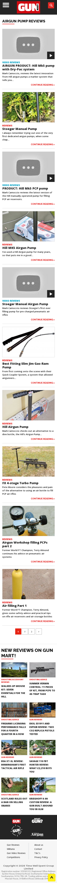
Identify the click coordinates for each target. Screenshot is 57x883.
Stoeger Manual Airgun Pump (25, 304)
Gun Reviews (35, 719)
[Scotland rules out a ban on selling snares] (14, 785)
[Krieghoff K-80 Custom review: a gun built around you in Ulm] (42, 785)
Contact (38, 849)
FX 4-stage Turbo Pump (20, 483)
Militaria (11, 849)
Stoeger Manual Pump (19, 129)
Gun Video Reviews (16, 853)
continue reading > (43, 85)
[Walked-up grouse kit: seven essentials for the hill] (14, 669)
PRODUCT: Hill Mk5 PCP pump (25, 188)
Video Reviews (11, 62)
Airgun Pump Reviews (23, 21)
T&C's (37, 853)
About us (38, 844)
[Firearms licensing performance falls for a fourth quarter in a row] (14, 710)
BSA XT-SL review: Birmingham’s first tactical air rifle (13, 765)
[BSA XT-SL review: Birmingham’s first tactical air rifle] (14, 747)
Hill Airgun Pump (15, 427)
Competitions (13, 857)
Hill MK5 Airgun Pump (19, 248)
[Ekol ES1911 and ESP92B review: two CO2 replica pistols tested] (42, 710)
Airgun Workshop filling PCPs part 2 (24, 544)
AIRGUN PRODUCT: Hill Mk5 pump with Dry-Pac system (28, 67)
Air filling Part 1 (14, 606)
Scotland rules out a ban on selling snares (14, 802)
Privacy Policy (41, 857)
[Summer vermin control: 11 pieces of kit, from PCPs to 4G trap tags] (42, 669)
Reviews (7, 125)
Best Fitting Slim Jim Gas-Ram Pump (25, 365)
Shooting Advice (38, 679)
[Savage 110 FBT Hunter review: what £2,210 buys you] (42, 747)
